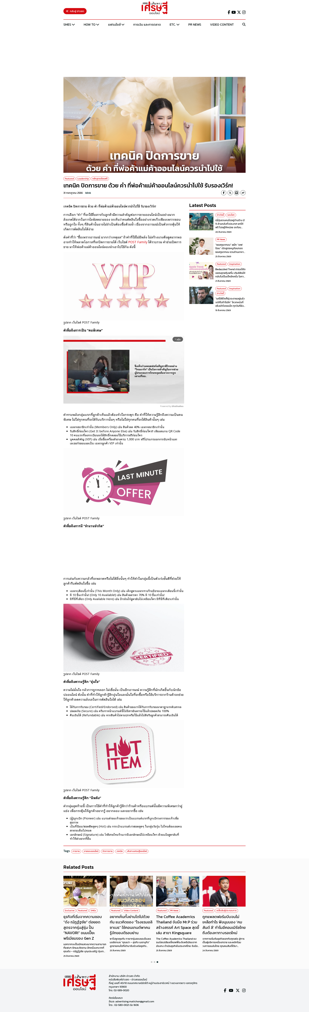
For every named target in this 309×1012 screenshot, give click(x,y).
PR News (194, 24)
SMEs (67, 24)
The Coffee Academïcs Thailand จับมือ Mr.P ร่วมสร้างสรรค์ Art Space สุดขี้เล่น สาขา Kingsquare (177, 925)
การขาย (76, 851)
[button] (151, 962)
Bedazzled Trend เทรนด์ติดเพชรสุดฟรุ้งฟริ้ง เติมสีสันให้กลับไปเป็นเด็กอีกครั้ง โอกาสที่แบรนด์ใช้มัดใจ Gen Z (230, 274)
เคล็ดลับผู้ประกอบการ (226, 910)
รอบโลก (231, 215)
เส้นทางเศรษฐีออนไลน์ (137, 851)
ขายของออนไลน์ (91, 851)
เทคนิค (120, 851)
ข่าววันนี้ (220, 215)
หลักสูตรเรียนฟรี (100, 178)
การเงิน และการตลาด (147, 24)
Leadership (83, 178)
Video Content (222, 24)
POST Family (137, 241)
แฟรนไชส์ (114, 24)
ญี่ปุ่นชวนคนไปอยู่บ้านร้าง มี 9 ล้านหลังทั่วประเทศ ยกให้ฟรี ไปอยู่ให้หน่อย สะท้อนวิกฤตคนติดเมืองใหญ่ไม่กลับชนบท (230, 227)
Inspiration (234, 264)
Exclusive (70, 910)
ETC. (173, 24)
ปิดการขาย (107, 851)
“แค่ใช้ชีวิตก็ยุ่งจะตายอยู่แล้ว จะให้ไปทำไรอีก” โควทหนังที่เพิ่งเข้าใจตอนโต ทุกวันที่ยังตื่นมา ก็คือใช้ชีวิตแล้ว (230, 304)
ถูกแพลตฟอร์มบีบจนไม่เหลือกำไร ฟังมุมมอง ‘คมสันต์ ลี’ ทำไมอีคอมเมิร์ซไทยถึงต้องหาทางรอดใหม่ (224, 925)
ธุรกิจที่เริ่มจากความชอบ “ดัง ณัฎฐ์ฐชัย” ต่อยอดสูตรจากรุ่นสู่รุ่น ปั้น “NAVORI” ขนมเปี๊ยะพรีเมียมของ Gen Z (82, 927)
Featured (69, 178)
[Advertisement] (154, 52)
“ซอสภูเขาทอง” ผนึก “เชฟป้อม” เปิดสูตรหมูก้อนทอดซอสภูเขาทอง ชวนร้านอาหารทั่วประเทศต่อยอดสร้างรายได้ (230, 250)
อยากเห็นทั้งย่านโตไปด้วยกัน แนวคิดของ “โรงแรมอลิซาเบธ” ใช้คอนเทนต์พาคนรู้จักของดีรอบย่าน (131, 925)
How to (89, 24)
